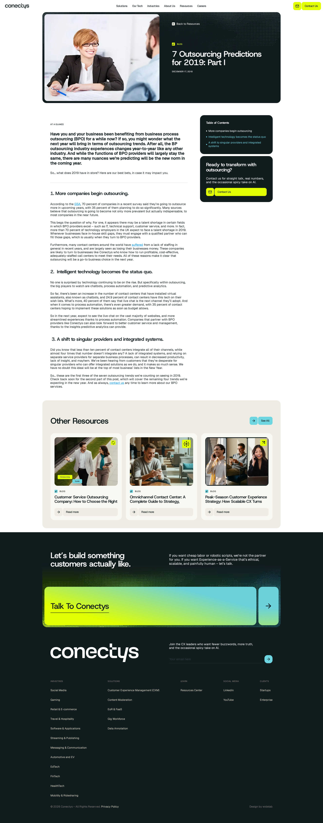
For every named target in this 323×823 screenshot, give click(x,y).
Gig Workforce (116, 719)
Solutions (122, 6)
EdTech (55, 766)
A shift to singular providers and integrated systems (234, 144)
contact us (117, 383)
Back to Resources (188, 24)
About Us (169, 6)
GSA (77, 204)
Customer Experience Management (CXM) (133, 690)
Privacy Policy (110, 806)
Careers (201, 6)
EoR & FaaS (115, 709)
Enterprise (266, 700)
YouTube (228, 700)
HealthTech (57, 786)
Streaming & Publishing (64, 738)
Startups (265, 690)
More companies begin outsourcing (230, 131)
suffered (137, 245)
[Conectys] (15, 6)
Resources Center (191, 690)
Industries (153, 6)
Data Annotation (118, 728)
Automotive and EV (62, 757)
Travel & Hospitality (62, 719)
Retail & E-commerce (63, 709)
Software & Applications (65, 728)
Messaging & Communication (68, 747)
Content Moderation (120, 700)
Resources (186, 6)
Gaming (55, 700)
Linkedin (228, 690)
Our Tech (137, 6)
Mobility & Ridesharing (64, 795)
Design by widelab (261, 806)
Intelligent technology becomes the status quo (237, 137)
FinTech (55, 776)
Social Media (58, 690)
